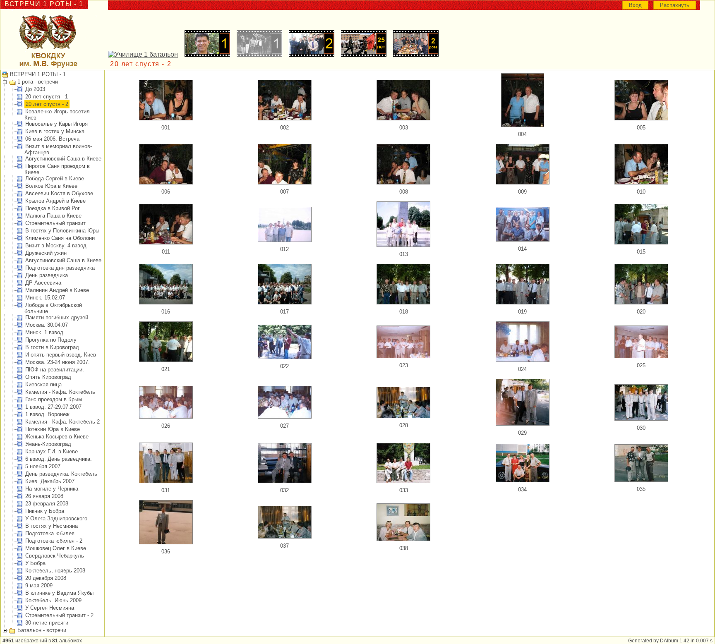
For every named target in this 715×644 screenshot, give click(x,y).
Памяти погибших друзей (56, 317)
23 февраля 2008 (46, 503)
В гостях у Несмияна (51, 526)
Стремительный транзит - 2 (59, 615)
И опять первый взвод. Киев (60, 355)
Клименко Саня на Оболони (60, 238)
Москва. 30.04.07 (46, 325)
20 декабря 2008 (45, 578)
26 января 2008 (44, 496)
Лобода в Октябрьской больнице (53, 308)
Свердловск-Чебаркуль (54, 556)
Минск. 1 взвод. (45, 332)
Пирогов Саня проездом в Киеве (57, 169)
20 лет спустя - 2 (47, 104)
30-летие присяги (46, 623)
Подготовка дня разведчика (60, 268)
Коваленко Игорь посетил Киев (57, 114)
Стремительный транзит (55, 223)
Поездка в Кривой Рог (52, 208)
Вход (635, 5)
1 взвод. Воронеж (47, 414)
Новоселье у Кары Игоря (56, 124)
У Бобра (35, 563)
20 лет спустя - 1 (46, 96)
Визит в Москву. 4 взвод (55, 245)
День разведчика (46, 275)
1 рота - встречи (37, 82)
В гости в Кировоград (52, 347)
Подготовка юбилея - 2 (53, 541)
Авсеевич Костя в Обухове (59, 193)
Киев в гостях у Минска (54, 131)
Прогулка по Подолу (51, 340)
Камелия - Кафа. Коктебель (60, 392)
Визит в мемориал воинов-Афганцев (58, 149)
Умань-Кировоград (48, 444)
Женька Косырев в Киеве (57, 436)
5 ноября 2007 (42, 466)
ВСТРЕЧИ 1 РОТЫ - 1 (38, 74)
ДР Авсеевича (43, 283)
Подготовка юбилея (49, 533)
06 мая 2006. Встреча (52, 139)
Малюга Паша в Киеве (53, 216)
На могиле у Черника (51, 489)
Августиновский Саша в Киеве (63, 159)
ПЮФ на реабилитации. (54, 369)
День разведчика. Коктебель (61, 474)
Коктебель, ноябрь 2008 (55, 570)
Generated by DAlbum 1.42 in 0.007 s (670, 641)
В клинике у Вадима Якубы (59, 593)
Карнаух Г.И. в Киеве (51, 451)
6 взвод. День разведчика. (58, 459)
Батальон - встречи (41, 630)
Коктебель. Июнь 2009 (53, 600)
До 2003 (35, 89)
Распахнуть (674, 5)
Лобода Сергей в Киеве (54, 178)
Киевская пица (43, 384)
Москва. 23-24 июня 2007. (57, 362)
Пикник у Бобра (44, 511)
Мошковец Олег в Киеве (55, 548)
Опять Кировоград (48, 377)
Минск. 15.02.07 (45, 297)
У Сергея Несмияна (49, 608)
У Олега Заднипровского (56, 518)
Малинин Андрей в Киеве (57, 290)
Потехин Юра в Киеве (52, 429)
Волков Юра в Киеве (51, 186)
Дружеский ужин (46, 253)
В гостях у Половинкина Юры (62, 230)
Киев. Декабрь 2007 (49, 481)
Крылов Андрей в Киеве (55, 201)
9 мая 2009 (39, 585)
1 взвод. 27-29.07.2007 (53, 407)
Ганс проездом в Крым (53, 399)
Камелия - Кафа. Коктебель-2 (62, 422)
